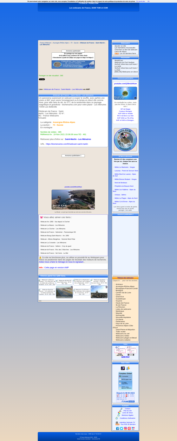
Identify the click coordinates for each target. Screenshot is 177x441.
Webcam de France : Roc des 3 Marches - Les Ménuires (60, 250)
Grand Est (120, 297)
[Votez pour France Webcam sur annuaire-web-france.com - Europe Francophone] (131, 347)
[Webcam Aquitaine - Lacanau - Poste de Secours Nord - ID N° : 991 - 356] (99, 282)
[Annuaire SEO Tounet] (131, 354)
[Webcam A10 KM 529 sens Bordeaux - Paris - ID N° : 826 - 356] (64, 292)
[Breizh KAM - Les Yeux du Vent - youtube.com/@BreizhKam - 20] (73, 200)
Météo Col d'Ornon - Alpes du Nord (124, 202)
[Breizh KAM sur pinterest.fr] (129, 428)
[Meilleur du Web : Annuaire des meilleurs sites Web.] (120, 354)
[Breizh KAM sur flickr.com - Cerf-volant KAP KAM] (133, 428)
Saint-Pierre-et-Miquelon (125, 330)
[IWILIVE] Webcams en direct (126, 72)
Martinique (120, 311)
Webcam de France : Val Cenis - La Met (54, 253)
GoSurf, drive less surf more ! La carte (126, 65)
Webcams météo (122, 336)
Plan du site (128, 411)
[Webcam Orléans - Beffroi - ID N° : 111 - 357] (99, 292)
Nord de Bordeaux (121, 183)
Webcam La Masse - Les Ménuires (53, 225)
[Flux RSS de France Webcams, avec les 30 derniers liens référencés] (117, 53)
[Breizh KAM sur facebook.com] (117, 428)
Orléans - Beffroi (120, 195)
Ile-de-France (121, 305)
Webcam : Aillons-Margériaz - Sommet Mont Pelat (58, 239)
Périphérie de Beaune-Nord (124, 186)
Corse (118, 295)
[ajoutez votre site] (125, 357)
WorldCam (119, 60)
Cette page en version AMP (56, 267)
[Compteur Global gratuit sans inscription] (125, 381)
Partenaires (120, 321)
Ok (148, 1)
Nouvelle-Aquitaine (123, 317)
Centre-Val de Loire (123, 293)
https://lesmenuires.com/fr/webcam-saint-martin (67, 144)
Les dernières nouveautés (125, 48)
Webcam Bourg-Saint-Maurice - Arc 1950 (55, 235)
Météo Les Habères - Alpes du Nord (124, 190)
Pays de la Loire (122, 323)
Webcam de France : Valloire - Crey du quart (56, 246)
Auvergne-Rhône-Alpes (125, 286)
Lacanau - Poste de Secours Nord (126, 171)
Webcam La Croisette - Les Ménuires (53, 243)
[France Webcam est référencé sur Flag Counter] (125, 397)
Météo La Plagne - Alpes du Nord (126, 198)
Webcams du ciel (122, 334)
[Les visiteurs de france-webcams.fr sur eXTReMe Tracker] (128, 368)
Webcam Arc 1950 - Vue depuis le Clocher (55, 222)
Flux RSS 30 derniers (128, 424)
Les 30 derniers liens (128, 53)
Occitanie (119, 319)
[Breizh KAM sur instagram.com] (125, 428)
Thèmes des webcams (125, 278)
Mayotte (119, 313)
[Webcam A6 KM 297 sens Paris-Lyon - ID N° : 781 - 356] (64, 282)
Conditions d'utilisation (127, 418)
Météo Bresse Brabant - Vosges (126, 179)
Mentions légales (127, 415)
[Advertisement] (88, 25)
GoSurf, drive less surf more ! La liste (126, 69)
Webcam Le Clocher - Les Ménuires (53, 229)
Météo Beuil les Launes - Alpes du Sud (124, 175)
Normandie (120, 315)
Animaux (119, 284)
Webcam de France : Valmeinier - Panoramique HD (58, 232)
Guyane (119, 301)
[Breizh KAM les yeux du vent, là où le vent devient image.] (125, 140)
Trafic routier (121, 332)
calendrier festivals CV (127, 422)
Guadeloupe (121, 299)
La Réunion (120, 307)
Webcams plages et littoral (126, 338)
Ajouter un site (120, 46)
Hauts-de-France (122, 303)
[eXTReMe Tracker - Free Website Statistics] (123, 368)
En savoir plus (140, 1)
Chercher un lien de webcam (126, 50)
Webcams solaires (123, 340)
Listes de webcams (123, 309)
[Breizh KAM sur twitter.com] (121, 428)
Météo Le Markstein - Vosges (125, 167)
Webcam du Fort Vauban (124, 62)
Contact (127, 409)
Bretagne (119, 290)
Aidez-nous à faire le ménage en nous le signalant (61, 262)
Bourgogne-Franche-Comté (127, 288)
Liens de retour (120, 51)
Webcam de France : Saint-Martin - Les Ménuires (64, 89)
